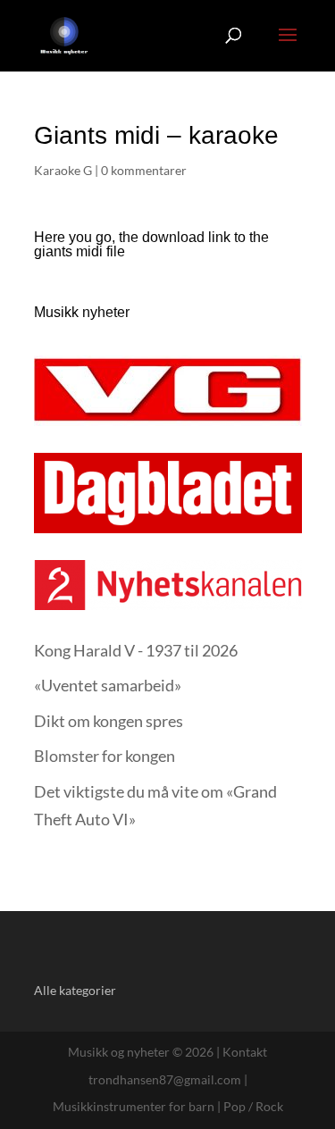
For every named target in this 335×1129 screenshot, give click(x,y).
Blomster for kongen (104, 755)
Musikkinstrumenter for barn (133, 1106)
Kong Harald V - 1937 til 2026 (136, 650)
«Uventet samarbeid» (107, 685)
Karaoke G (63, 170)
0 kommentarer (144, 170)
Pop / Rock (253, 1106)
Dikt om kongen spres (108, 721)
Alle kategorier (75, 990)
